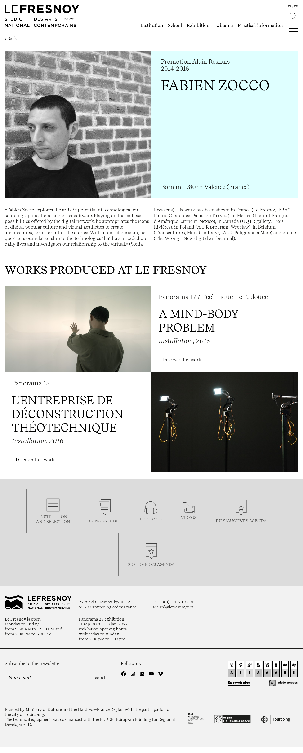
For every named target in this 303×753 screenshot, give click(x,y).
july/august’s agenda (241, 520)
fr (289, 6)
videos (188, 517)
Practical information (260, 25)
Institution (151, 25)
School (175, 25)
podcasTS (151, 518)
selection (58, 521)
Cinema (224, 25)
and (41, 521)
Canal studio (104, 520)
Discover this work (181, 359)
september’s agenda (151, 564)
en (296, 6)
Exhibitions (199, 25)
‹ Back (11, 38)
